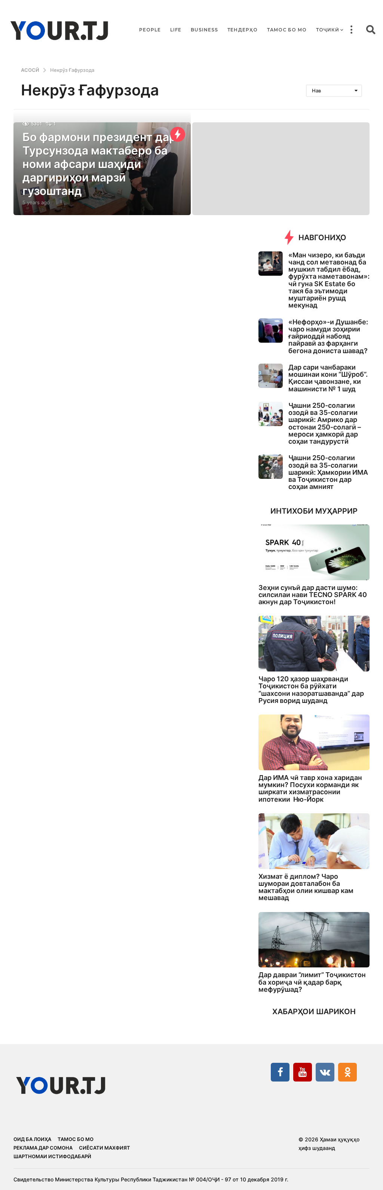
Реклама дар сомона (43, 1148)
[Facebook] (280, 1072)
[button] (351, 29)
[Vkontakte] (325, 1072)
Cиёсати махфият (104, 1148)
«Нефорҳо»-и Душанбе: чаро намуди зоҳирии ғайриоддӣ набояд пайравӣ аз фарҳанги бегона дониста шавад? (328, 336)
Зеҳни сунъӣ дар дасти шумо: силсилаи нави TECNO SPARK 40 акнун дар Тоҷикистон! (312, 595)
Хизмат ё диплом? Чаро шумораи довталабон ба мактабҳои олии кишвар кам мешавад (305, 887)
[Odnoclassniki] (347, 1072)
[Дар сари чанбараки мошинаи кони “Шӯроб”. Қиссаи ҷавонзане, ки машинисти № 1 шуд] (270, 376)
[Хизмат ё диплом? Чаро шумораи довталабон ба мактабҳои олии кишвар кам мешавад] (314, 841)
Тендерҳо (242, 30)
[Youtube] (302, 1072)
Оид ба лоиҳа (32, 1139)
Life (175, 30)
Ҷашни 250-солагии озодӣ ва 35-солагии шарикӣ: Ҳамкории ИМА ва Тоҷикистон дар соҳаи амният (328, 472)
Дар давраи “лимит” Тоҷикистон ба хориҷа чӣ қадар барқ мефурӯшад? (312, 982)
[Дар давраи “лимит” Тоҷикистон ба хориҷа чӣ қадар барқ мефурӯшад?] (314, 940)
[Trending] (177, 134)
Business (204, 30)
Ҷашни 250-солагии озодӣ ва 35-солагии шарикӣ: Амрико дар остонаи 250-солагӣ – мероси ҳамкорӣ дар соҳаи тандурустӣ (324, 423)
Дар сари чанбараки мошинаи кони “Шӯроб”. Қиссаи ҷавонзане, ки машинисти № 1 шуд (328, 378)
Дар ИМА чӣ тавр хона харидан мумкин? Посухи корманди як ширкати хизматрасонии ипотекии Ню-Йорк (310, 788)
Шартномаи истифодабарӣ (52, 1156)
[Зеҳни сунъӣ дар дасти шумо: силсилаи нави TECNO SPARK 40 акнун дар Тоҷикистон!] (314, 552)
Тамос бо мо (287, 30)
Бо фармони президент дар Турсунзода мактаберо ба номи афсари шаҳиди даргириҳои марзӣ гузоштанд (99, 164)
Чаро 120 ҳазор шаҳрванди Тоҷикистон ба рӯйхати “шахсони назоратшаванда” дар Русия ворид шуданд (311, 689)
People (150, 30)
